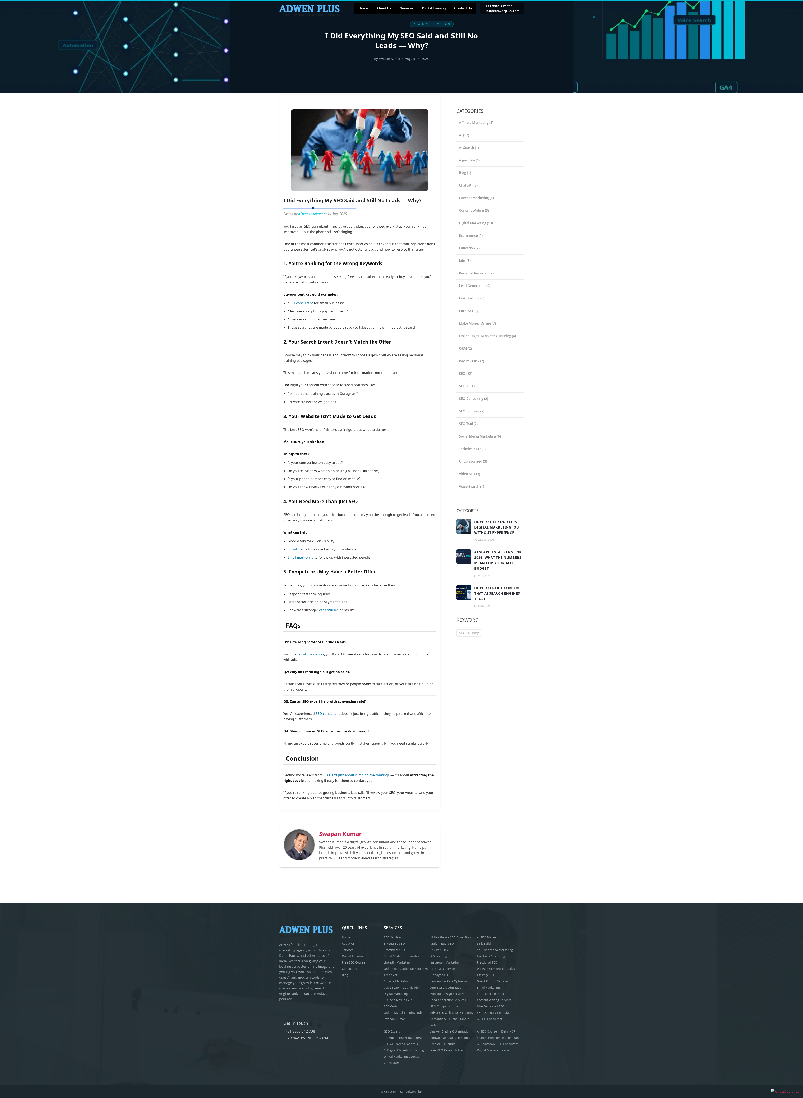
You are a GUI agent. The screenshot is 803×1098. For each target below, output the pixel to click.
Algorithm (469, 160)
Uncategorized (473, 461)
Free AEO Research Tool (447, 1050)
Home (363, 8)
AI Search (469, 147)
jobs (465, 260)
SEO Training (469, 633)
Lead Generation (474, 285)
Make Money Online (477, 323)
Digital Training (434, 8)
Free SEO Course (353, 962)
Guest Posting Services (493, 981)
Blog (465, 172)
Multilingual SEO (442, 944)
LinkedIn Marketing (397, 962)
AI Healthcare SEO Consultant (451, 937)
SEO (465, 373)
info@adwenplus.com (503, 11)
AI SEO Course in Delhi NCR (496, 1031)
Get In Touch (295, 1023)
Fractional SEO (487, 962)
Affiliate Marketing (476, 122)
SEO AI (467, 386)
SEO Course (471, 411)
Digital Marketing (476, 223)
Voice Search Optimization (402, 987)
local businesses (311, 654)
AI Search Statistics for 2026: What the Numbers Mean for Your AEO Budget (498, 560)
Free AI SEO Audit (442, 1044)
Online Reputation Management (406, 969)
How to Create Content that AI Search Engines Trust (497, 593)
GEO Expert (392, 1031)
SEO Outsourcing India (493, 1013)
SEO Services (393, 937)
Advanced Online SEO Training (451, 1013)
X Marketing (438, 956)
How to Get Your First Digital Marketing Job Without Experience (496, 527)
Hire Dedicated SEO (490, 1006)
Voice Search (471, 486)
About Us (383, 8)
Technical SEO (472, 449)
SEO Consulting (473, 398)
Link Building (471, 298)
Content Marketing (476, 198)
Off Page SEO (486, 975)
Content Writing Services (494, 1000)
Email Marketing (488, 987)
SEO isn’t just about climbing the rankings (357, 775)
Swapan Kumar (340, 833)
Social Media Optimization (402, 956)
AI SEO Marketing (489, 937)
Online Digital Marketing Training (487, 336)
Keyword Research (476, 273)
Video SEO (469, 474)
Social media (297, 549)
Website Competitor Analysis (497, 969)
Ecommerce (471, 235)
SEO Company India (444, 1006)
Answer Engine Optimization (450, 1031)
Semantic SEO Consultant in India (449, 1022)
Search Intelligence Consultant (498, 1038)
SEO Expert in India (490, 994)
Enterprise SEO (394, 944)
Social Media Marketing (480, 436)
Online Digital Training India (403, 1013)
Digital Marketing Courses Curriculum (402, 1059)
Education (469, 248)
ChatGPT (468, 185)
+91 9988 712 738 (499, 6)
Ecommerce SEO (395, 950)
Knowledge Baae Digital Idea (450, 1038)
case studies (329, 610)
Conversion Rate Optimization (451, 981)
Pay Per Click (471, 361)
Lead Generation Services (448, 1000)
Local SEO (469, 310)
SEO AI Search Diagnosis (401, 1044)
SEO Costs (391, 1006)
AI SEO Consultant (489, 1019)
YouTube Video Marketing (495, 950)
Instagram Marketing (445, 962)
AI (464, 135)
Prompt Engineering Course (403, 1038)
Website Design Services (447, 994)
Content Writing (474, 210)
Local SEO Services (443, 969)
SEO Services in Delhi (398, 1000)
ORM (465, 348)
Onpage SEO (439, 975)
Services (407, 8)
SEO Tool (468, 423)
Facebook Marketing (491, 956)
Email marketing (300, 557)
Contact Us (463, 8)
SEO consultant (301, 303)
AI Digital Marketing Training (404, 1050)
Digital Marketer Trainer (494, 1050)
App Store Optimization (446, 987)
